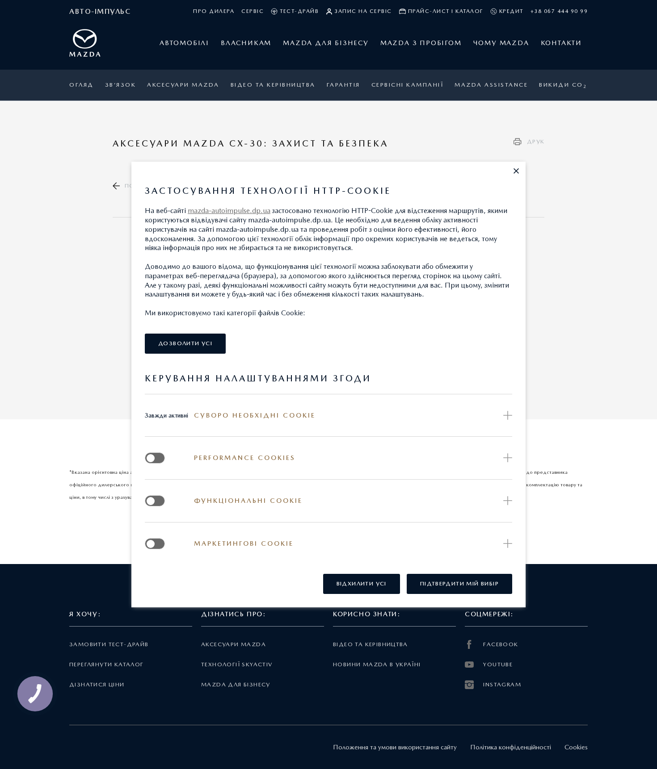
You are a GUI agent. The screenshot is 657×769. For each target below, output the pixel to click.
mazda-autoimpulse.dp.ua (229, 210)
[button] (516, 171)
